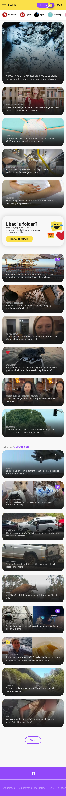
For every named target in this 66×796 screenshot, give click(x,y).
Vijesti (28, 15)
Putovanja (58, 15)
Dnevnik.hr (12, 15)
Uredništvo (8, 787)
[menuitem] (60, 5)
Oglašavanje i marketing (32, 787)
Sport (42, 15)
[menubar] (60, 5)
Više (33, 740)
